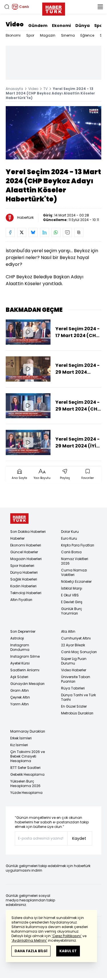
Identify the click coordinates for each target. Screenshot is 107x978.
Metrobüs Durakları (77, 713)
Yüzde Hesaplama (26, 792)
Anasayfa (14, 88)
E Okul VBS (70, 595)
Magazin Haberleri (26, 558)
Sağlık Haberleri (23, 579)
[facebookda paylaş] (10, 232)
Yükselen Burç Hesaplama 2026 (25, 783)
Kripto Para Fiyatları (77, 545)
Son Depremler (22, 631)
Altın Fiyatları (21, 599)
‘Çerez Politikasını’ (67, 935)
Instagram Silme (25, 656)
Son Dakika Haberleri (28, 531)
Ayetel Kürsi (20, 663)
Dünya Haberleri (24, 572)
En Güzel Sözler (74, 706)
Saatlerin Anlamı (24, 670)
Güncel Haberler (24, 552)
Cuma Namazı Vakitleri (74, 572)
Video (15, 24)
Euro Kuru (69, 538)
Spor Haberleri (22, 565)
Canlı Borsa (71, 552)
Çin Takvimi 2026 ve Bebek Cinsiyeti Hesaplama (27, 756)
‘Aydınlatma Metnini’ (29, 940)
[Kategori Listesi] (100, 7)
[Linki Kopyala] (78, 232)
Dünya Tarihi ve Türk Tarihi (78, 697)
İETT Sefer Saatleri (25, 767)
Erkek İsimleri (21, 738)
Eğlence (87, 35)
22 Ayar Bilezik (73, 645)
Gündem (37, 25)
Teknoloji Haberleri (25, 592)
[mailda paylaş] (67, 232)
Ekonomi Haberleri (25, 545)
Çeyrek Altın (20, 697)
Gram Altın (19, 690)
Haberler (17, 538)
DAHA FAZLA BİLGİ (31, 950)
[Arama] (7, 7)
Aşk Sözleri (19, 676)
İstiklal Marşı (71, 588)
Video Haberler (73, 670)
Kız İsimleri (19, 745)
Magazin (47, 35)
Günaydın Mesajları (27, 683)
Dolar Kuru (70, 531)
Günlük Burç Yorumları (71, 611)
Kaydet (79, 838)
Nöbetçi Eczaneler (76, 581)
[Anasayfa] (19, 518)
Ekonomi (61, 25)
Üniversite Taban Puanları (75, 679)
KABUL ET (68, 950)
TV (45, 88)
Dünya (82, 25)
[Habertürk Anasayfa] (53, 8)
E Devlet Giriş (71, 602)
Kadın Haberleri (23, 586)
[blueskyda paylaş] (33, 232)
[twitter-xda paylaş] (21, 232)
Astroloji (17, 638)
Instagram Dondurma (19, 647)
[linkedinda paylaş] (44, 232)
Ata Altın (68, 631)
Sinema (68, 35)
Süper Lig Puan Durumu (73, 661)
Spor (99, 25)
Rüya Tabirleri (73, 688)
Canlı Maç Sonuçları (79, 651)
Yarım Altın (19, 704)
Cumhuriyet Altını (76, 638)
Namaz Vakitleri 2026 (74, 561)
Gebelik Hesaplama (27, 774)
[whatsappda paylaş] (55, 232)
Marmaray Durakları (27, 731)
